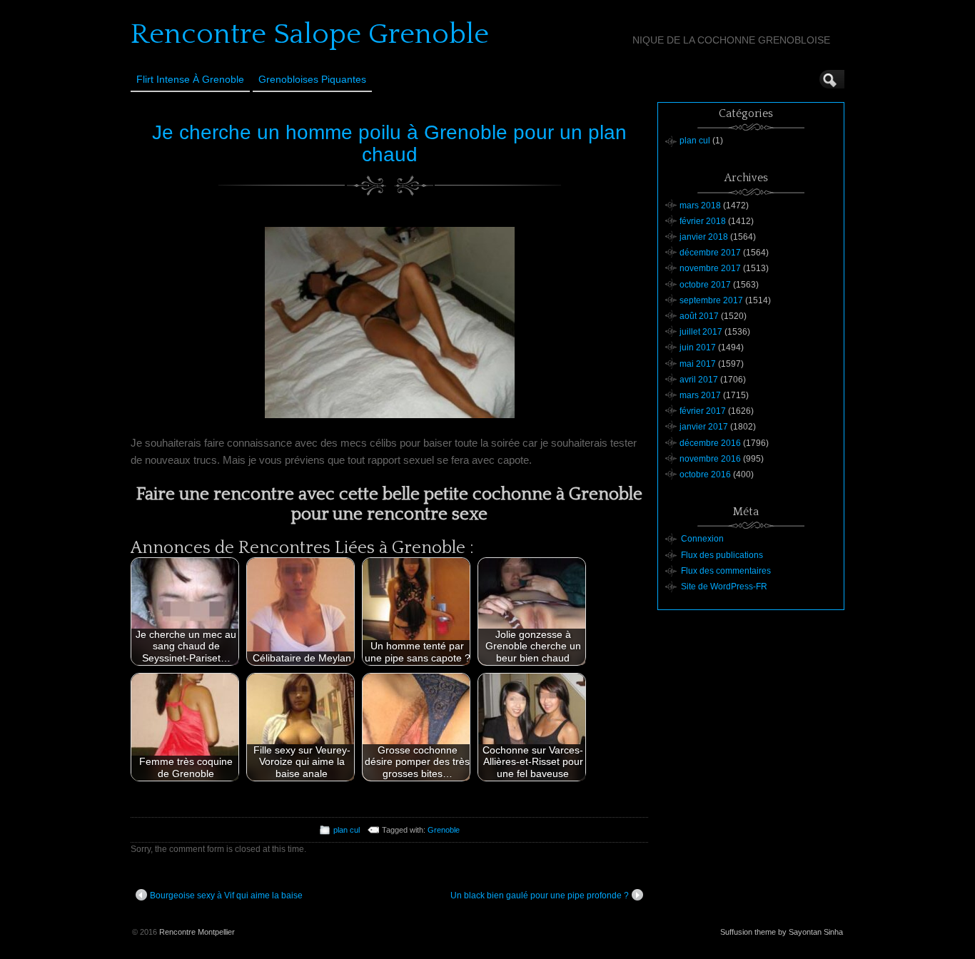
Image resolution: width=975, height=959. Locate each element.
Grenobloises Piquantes (312, 79)
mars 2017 (700, 395)
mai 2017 (698, 364)
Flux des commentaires (726, 571)
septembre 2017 (711, 300)
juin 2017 (698, 347)
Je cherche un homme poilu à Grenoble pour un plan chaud (389, 143)
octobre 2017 (705, 285)
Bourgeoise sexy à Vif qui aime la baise (226, 895)
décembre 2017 (710, 253)
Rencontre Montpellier (197, 932)
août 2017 (699, 316)
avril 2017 (699, 380)
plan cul (346, 830)
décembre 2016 (710, 443)
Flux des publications (722, 555)
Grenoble (444, 830)
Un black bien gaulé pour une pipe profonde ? (539, 895)
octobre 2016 (705, 475)
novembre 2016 (710, 459)
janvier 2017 (704, 427)
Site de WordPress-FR (724, 587)
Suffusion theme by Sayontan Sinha (781, 932)
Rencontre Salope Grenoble (310, 34)
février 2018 (703, 221)
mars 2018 (700, 205)
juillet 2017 (701, 332)
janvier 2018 (704, 237)
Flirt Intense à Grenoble (190, 79)
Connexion (702, 539)
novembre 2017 (710, 268)
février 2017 (703, 411)
